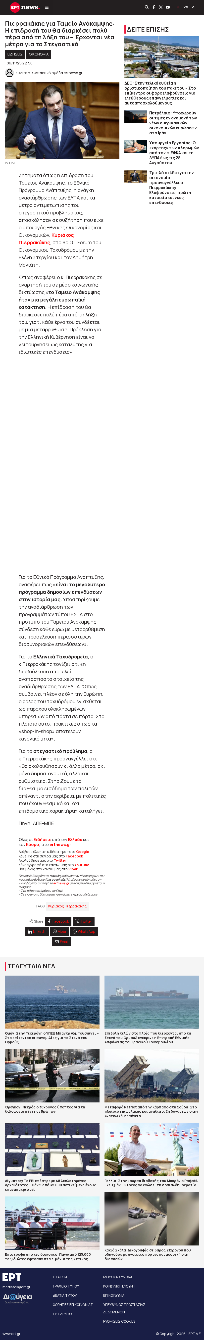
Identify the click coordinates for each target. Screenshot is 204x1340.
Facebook (74, 856)
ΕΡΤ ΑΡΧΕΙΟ (62, 1313)
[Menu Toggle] (46, 7)
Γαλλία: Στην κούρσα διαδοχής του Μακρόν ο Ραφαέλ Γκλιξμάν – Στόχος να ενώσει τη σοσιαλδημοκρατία (151, 1183)
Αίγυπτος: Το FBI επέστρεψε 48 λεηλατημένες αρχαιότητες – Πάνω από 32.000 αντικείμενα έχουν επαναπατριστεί (50, 1185)
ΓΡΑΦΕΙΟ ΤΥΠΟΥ (66, 1286)
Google (82, 851)
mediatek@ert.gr (16, 1287)
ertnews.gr (61, 883)
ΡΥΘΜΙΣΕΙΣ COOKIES (119, 1321)
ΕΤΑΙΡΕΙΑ (60, 1277)
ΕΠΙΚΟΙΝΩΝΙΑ (113, 1295)
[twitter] (161, 7)
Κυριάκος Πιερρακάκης (67, 906)
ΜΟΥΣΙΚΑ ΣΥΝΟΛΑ (117, 1277)
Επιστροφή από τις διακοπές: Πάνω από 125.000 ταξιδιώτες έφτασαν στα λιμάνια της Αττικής (48, 1256)
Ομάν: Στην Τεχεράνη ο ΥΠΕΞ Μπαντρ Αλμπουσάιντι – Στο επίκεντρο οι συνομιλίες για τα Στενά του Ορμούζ (52, 1037)
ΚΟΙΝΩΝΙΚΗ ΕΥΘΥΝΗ (119, 1286)
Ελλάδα (75, 839)
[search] (147, 7)
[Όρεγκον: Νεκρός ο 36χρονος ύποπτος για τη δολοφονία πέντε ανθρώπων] (52, 1075)
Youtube (82, 864)
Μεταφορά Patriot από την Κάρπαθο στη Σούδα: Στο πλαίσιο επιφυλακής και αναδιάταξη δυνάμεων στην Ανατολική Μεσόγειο (151, 1111)
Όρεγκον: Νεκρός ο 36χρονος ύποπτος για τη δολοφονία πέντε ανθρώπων (45, 1109)
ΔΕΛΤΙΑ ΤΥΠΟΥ (65, 1295)
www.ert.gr (11, 1333)
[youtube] (168, 7)
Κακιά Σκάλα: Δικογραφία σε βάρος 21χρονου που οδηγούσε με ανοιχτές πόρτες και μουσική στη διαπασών (147, 1254)
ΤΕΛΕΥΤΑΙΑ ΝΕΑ (31, 966)
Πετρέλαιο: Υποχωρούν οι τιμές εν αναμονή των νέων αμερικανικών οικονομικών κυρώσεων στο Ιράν (173, 123)
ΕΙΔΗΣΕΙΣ (15, 54)
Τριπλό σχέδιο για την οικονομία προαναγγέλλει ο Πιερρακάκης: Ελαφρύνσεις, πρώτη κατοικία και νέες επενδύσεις (171, 187)
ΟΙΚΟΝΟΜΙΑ (39, 54)
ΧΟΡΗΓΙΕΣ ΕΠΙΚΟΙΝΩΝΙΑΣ (73, 1304)
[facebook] (154, 7)
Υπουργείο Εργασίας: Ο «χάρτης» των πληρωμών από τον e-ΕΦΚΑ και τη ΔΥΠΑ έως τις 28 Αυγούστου (174, 152)
